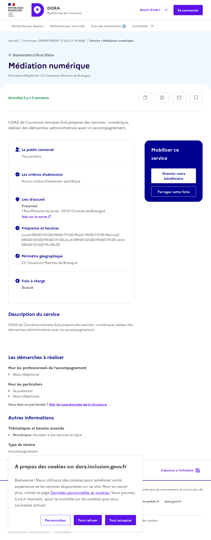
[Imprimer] (162, 97)
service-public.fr (148, 501)
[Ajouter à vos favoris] (196, 97)
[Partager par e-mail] (179, 97)
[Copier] (145, 97)
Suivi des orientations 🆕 (108, 26)
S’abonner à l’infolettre (177, 470)
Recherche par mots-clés (67, 26)
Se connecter (188, 10)
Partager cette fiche (174, 191)
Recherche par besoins (27, 26)
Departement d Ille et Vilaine (33, 55)
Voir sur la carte (34, 216)
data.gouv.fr (173, 501)
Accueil (13, 40)
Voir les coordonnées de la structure (78, 404)
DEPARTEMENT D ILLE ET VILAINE (54, 40)
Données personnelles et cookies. (80, 492)
